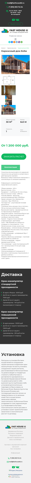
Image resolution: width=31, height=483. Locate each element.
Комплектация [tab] (10, 167)
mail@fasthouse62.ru (15, 3)
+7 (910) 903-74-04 (15, 7)
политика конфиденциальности (15, 474)
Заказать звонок (15, 24)
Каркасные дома (11, 48)
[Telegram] (17, 42)
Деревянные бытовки (15, 431)
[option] (8, 80)
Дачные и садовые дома (15, 437)
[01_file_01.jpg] (15, 64)
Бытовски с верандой (15, 433)
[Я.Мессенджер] (9, 42)
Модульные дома (15, 435)
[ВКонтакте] (12, 42)
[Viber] (19, 42)
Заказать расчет (14, 156)
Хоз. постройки (15, 449)
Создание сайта (15, 476)
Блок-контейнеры (15, 439)
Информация (15, 453)
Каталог (3, 48)
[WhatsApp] (21, 42)
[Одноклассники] (14, 42)
